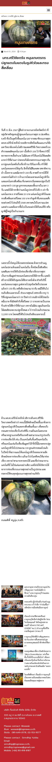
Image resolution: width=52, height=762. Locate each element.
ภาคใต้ (11, 16)
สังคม (22, 16)
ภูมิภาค (16, 16)
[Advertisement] (26, 99)
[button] (48, 10)
